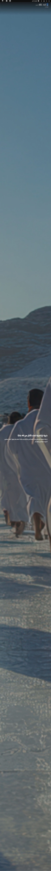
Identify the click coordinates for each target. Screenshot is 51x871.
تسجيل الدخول (9, 1)
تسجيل (6, 1)
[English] (3, 1)
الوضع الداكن (34, 1)
